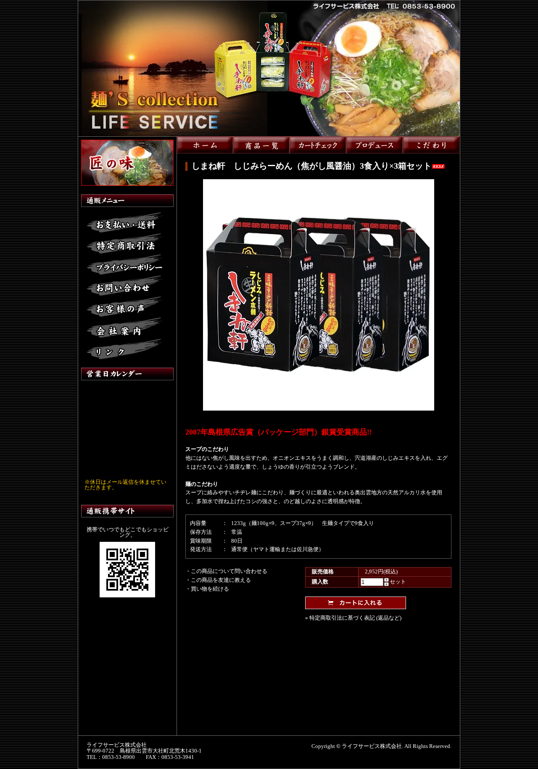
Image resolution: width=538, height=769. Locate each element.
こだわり (431, 145)
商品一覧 (261, 145)
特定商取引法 (125, 244)
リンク (125, 349)
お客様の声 (125, 307)
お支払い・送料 (125, 222)
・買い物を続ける (207, 589)
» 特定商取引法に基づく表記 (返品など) (353, 618)
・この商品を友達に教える (218, 580)
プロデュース (374, 145)
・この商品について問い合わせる (226, 571)
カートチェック (318, 145)
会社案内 (125, 328)
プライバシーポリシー (125, 265)
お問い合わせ (125, 286)
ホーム (205, 145)
